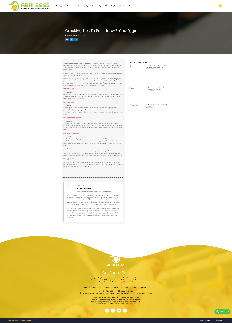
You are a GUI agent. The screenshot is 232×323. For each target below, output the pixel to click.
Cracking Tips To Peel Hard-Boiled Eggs (100, 30)
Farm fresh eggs (68, 89)
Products (70, 6)
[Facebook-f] (107, 310)
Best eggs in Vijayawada (71, 133)
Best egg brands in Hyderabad (72, 118)
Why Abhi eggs (58, 6)
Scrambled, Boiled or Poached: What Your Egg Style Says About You (156, 66)
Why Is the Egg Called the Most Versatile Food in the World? (155, 88)
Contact (131, 6)
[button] (220, 5)
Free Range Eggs (83, 6)
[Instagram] (113, 310)
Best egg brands (68, 102)
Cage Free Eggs (97, 6)
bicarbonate (113, 153)
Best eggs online (68, 159)
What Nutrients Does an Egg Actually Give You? (156, 105)
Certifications (121, 6)
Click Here (133, 304)
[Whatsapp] (125, 310)
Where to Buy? (110, 6)
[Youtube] (119, 310)
